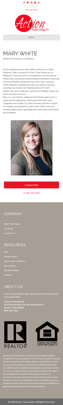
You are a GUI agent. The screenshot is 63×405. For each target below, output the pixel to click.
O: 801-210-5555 (31, 193)
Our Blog (8, 228)
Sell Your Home (11, 270)
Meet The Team (11, 224)
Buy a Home (9, 265)
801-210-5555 (31, 10)
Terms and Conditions (14, 261)
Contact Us (9, 233)
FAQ (6, 252)
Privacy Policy (10, 256)
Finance (7, 275)
